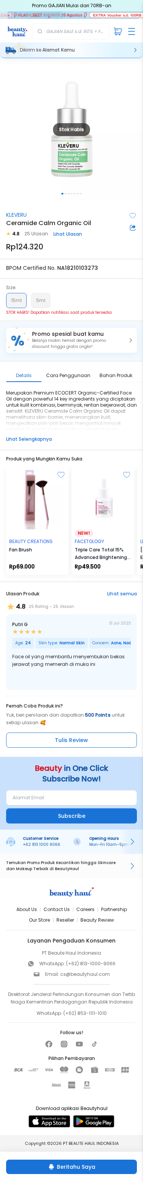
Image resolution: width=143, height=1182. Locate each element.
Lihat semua (122, 593)
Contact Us (56, 909)
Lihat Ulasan (67, 234)
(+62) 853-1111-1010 (85, 1013)
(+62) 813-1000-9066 (91, 963)
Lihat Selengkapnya (29, 439)
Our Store (39, 920)
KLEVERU (16, 215)
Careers (85, 909)
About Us (26, 909)
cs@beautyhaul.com (85, 974)
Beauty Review (97, 920)
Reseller (65, 920)
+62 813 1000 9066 (41, 844)
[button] (71, 340)
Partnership (114, 909)
